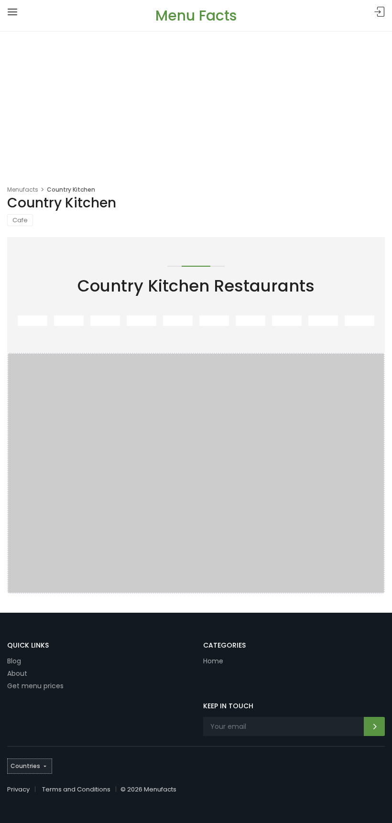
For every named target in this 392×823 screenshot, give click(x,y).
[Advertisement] (196, 103)
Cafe (20, 220)
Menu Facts (196, 15)
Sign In (379, 12)
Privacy (18, 789)
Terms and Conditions (76, 789)
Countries (25, 766)
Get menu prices (35, 686)
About (17, 673)
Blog (14, 661)
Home (213, 661)
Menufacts (22, 189)
